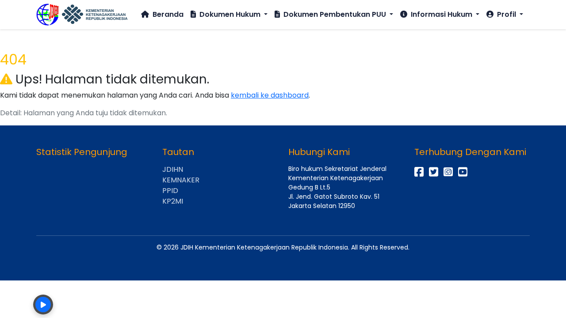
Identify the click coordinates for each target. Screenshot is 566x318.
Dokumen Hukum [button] (230, 14)
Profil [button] (506, 14)
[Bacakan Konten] (43, 304)
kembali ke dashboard (270, 95)
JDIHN (172, 169)
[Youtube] (462, 172)
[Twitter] (433, 172)
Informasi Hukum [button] (441, 14)
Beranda (167, 14)
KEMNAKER (180, 180)
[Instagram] (448, 172)
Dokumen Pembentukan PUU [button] (335, 14)
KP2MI (172, 201)
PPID (170, 191)
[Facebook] (419, 172)
